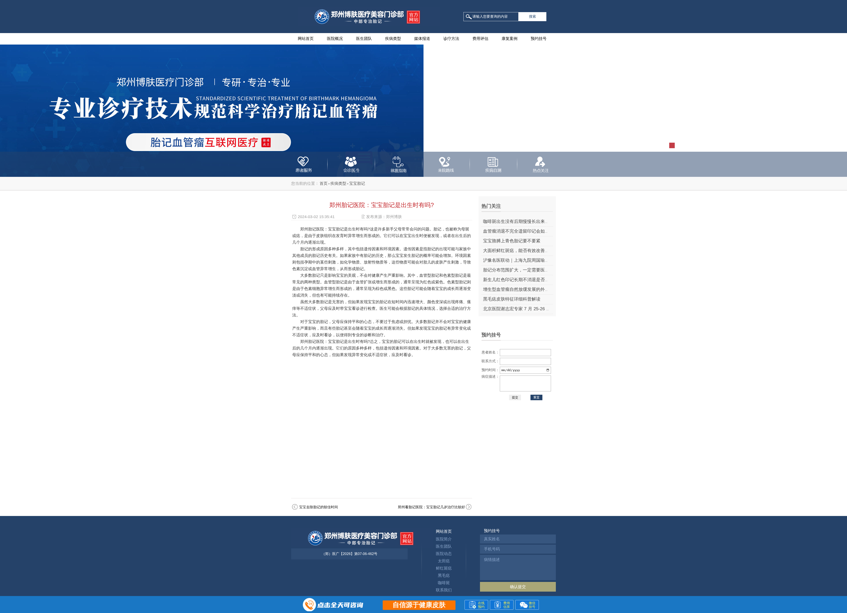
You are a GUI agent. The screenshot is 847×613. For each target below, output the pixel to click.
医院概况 (335, 38)
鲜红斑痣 (444, 568)
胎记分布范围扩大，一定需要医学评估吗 (522, 269)
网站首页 (306, 38)
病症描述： (490, 376)
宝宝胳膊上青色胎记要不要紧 (511, 240)
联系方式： (490, 361)
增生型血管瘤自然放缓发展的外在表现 (520, 289)
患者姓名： (490, 352)
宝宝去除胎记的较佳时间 (318, 507)
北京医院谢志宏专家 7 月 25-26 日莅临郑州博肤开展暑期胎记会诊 (547, 308)
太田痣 (444, 561)
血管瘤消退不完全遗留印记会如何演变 (520, 231)
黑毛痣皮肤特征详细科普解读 (511, 299)
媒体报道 (422, 38)
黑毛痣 (444, 575)
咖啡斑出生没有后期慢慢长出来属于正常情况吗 (529, 221)
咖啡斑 (444, 583)
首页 (324, 183)
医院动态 (444, 553)
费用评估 (480, 38)
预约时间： (490, 370)
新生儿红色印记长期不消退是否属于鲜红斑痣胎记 (531, 279)
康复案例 (509, 38)
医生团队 (364, 38)
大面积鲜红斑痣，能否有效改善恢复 (518, 250)
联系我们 (444, 590)
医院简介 (444, 539)
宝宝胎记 (357, 183)
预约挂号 (539, 38)
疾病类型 (393, 38)
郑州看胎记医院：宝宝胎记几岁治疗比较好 (431, 507)
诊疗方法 (451, 38)
